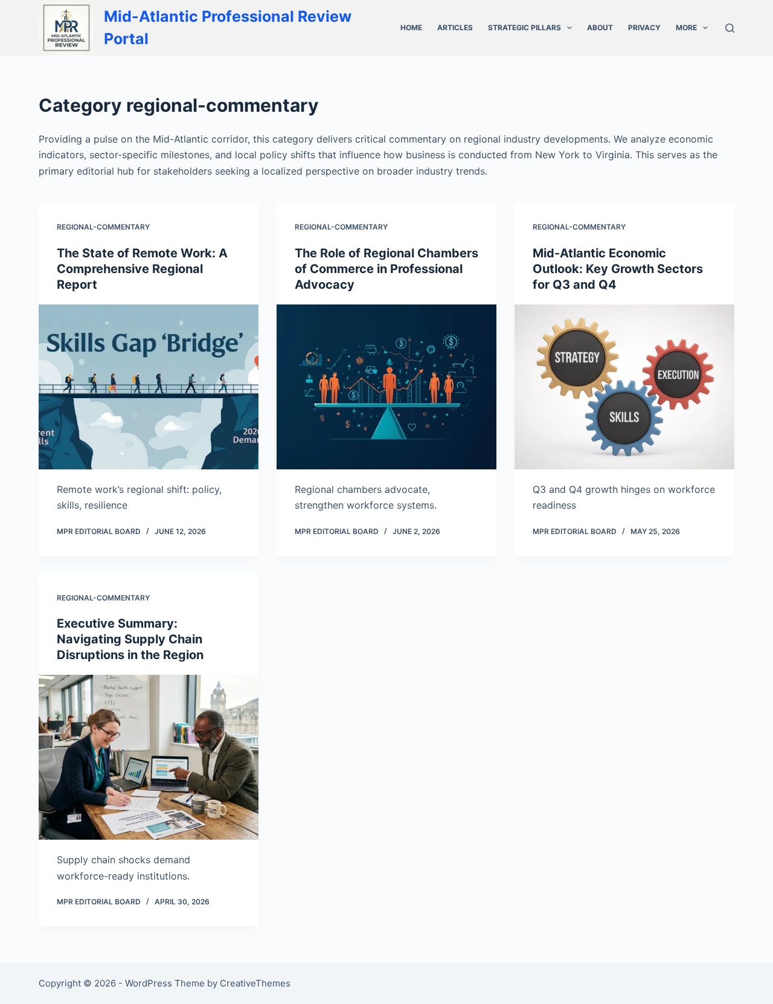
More (686, 27)
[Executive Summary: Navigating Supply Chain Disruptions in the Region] (148, 757)
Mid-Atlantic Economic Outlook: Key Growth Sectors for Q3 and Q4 (618, 269)
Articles (455, 27)
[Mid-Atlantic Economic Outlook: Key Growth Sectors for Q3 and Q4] (624, 386)
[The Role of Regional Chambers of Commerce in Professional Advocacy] (386, 386)
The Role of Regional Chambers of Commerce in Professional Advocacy (386, 269)
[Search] (729, 28)
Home (411, 27)
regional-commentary (103, 226)
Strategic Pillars (524, 27)
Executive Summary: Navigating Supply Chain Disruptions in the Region (130, 639)
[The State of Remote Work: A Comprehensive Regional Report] (148, 386)
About (600, 27)
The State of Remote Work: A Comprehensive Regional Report (142, 269)
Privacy (644, 27)
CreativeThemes (255, 983)
